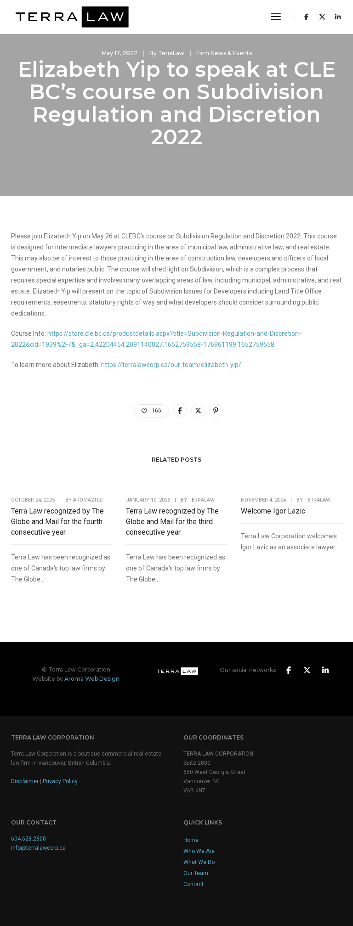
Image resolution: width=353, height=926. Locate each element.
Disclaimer (25, 781)
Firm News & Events (224, 53)
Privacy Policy (60, 781)
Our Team (195, 873)
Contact (193, 884)
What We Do (199, 862)
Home (191, 840)
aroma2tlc (88, 500)
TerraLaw (171, 53)
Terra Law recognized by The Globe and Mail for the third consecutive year (172, 521)
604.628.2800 (28, 839)
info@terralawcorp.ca (38, 848)
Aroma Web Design (92, 678)
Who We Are (199, 851)
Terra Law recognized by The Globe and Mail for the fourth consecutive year (57, 521)
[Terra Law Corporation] (70, 16)
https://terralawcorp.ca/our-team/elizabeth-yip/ (171, 364)
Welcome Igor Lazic (273, 511)
